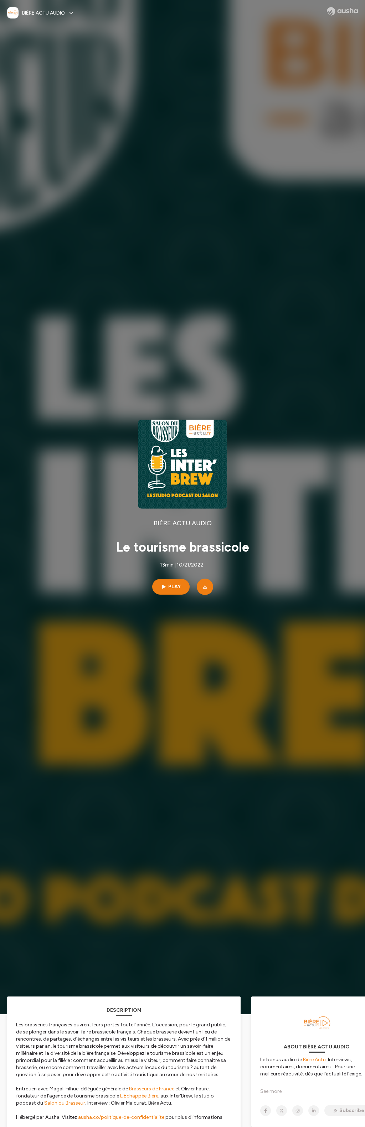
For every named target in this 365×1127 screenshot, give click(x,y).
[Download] (205, 587)
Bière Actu (314, 1060)
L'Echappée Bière (139, 1096)
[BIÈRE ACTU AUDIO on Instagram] (297, 1110)
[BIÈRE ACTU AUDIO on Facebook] (265, 1110)
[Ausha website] (342, 11)
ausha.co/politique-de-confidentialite (121, 1117)
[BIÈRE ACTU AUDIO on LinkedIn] (313, 1110)
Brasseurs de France (151, 1089)
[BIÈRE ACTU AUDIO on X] (281, 1110)
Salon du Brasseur (64, 1103)
